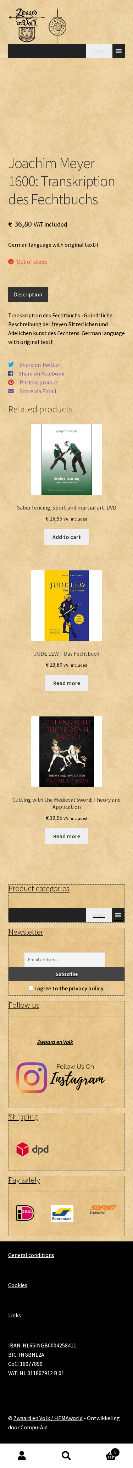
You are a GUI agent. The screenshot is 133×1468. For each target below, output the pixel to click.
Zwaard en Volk (55, 1041)
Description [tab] (28, 294)
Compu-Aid (34, 1427)
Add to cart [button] (66, 536)
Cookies (17, 1285)
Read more (66, 682)
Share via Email (38, 391)
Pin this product (39, 382)
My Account (22, 1456)
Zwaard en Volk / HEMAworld (48, 1418)
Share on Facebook (41, 373)
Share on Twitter (40, 364)
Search (66, 1456)
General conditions (31, 1254)
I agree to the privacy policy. (69, 988)
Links (14, 1315)
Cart (102, 1450)
